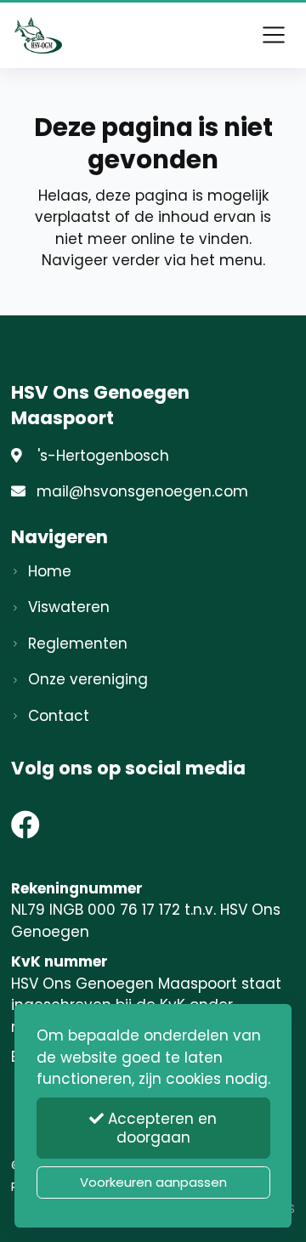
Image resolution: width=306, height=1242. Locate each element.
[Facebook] (25, 830)
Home (49, 571)
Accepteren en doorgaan (160, 1128)
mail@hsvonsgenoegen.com (142, 491)
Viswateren (69, 607)
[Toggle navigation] (274, 35)
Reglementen (78, 643)
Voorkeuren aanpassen (153, 1182)
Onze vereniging (88, 679)
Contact (58, 716)
